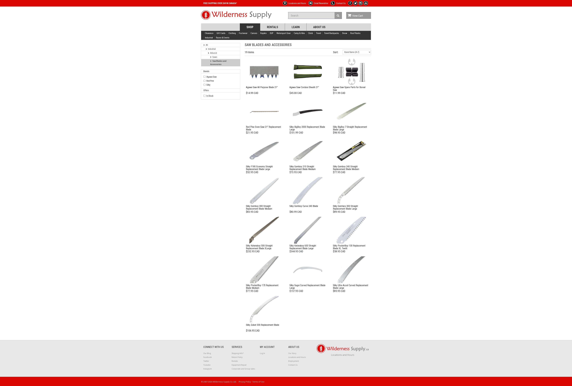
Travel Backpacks (331, 33)
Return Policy (237, 357)
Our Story (292, 353)
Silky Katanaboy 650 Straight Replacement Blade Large (302, 247)
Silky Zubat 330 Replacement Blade (262, 324)
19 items (249, 52)
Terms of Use (258, 381)
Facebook (207, 357)
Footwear (243, 33)
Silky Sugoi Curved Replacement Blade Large (307, 286)
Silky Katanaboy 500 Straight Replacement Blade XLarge (259, 247)
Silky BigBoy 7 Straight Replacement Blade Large (350, 128)
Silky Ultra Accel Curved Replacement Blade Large (350, 286)
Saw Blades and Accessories (218, 62)
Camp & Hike (299, 33)
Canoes (254, 33)
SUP (271, 33)
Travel (318, 33)
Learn (296, 27)
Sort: (335, 52)
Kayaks (263, 33)
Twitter (206, 361)
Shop (250, 27)
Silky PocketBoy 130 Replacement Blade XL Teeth (349, 247)
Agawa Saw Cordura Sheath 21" (304, 87)
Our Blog (207, 353)
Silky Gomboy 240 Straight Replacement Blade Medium (346, 168)
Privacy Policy (245, 381)
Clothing (232, 33)
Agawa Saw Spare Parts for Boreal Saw (349, 88)
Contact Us (292, 365)
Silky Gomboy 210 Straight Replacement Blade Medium (302, 168)
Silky (208, 85)
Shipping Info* (238, 353)
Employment (293, 361)
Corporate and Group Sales (243, 369)
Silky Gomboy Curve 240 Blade (303, 206)
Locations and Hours (297, 357)
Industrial (209, 37)
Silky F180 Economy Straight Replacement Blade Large (259, 168)
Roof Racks (355, 33)
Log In (262, 353)
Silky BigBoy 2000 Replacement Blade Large (307, 128)
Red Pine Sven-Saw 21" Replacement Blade (263, 128)
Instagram (207, 369)
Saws (214, 57)
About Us (319, 27)
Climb (310, 33)
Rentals (272, 27)
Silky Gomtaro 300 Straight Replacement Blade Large (345, 207)
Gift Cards (221, 33)
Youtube (206, 365)
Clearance (209, 33)
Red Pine (210, 81)
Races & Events (222, 37)
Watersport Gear (283, 33)
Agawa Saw (211, 77)
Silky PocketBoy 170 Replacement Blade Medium (262, 286)
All (207, 45)
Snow (344, 33)
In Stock (209, 96)
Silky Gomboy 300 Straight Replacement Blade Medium (259, 207)
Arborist (213, 53)
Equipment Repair (239, 365)
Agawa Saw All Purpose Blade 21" (262, 87)
